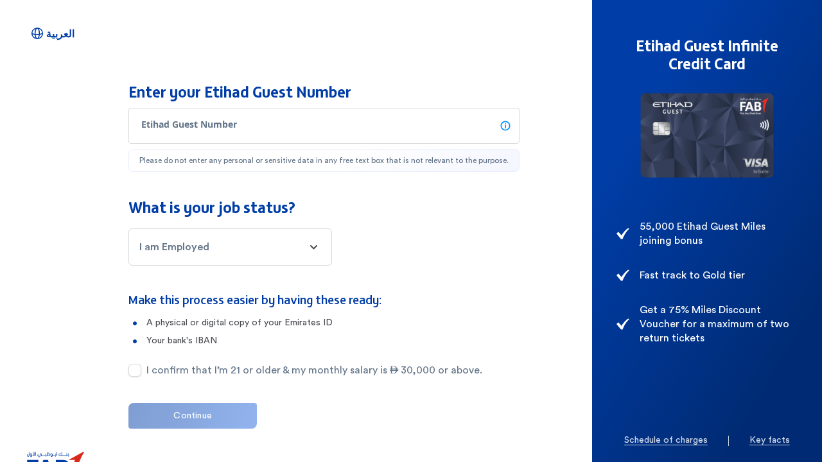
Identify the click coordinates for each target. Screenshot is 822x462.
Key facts (769, 440)
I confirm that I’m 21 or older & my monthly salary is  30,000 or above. (314, 370)
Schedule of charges (666, 440)
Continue (192, 415)
